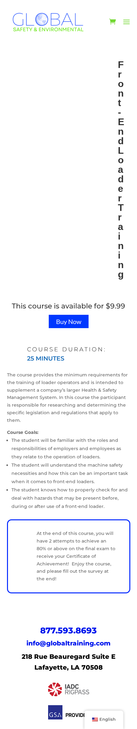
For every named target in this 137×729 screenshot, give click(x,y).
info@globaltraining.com (68, 643)
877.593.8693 (68, 630)
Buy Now (68, 321)
